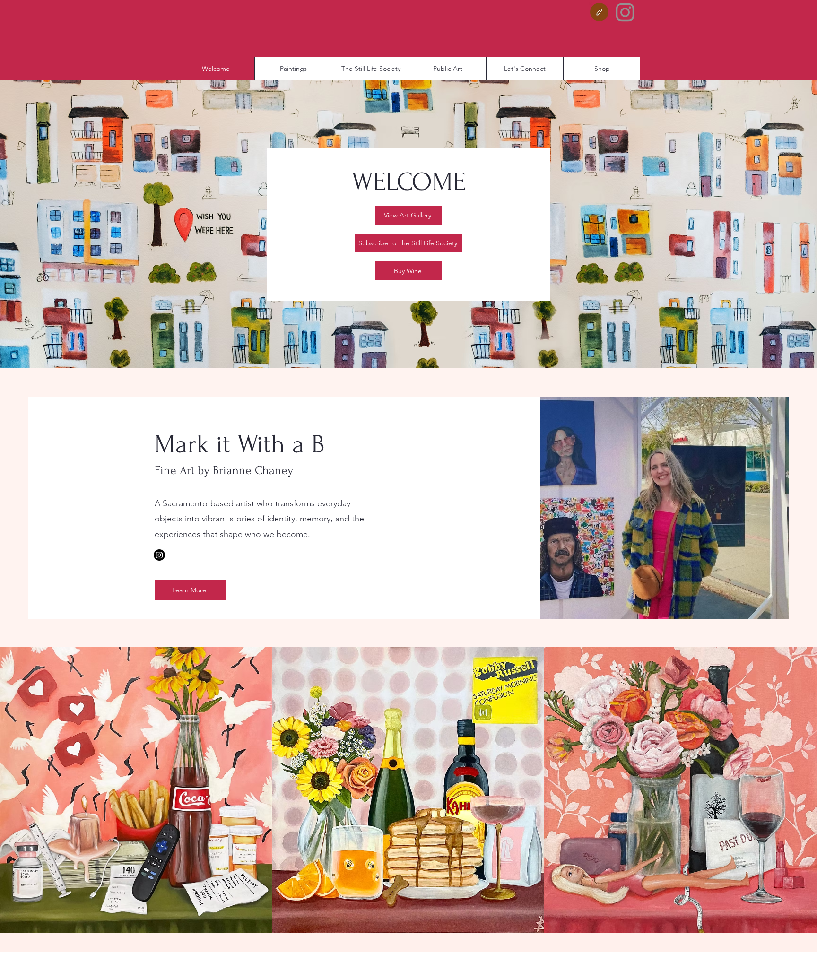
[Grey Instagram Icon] (625, 12)
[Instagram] (159, 555)
